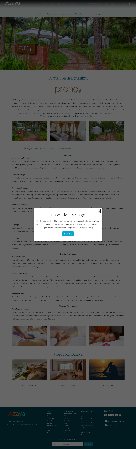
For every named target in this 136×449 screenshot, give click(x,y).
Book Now (68, 234)
